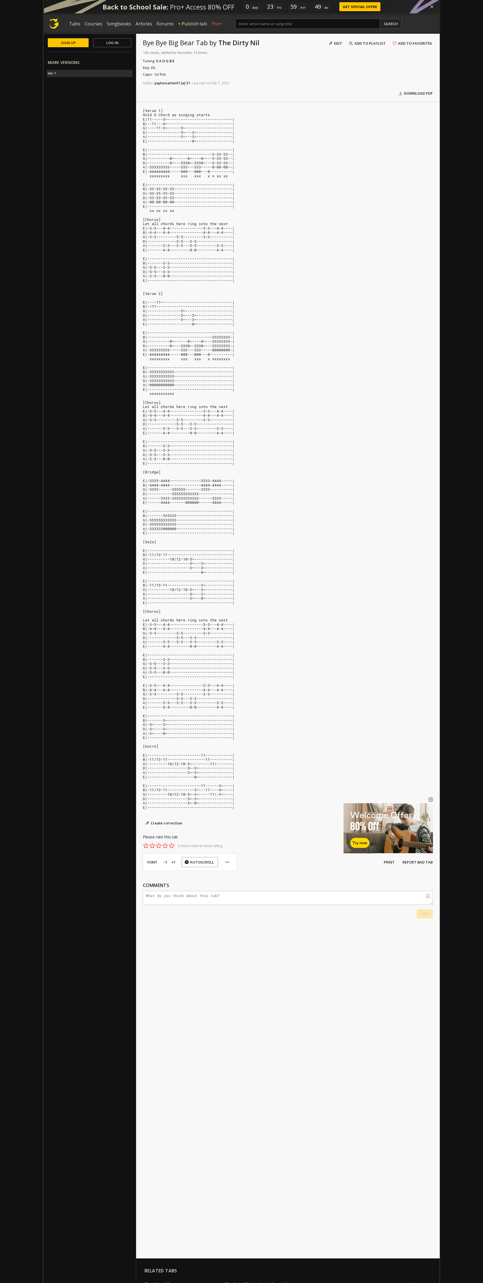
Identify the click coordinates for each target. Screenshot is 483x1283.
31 (188, 83)
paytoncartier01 (167, 83)
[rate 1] (146, 845)
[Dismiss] (431, 6)
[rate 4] (165, 845)
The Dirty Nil (238, 42)
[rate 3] (158, 845)
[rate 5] (171, 845)
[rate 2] (152, 845)
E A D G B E (165, 60)
